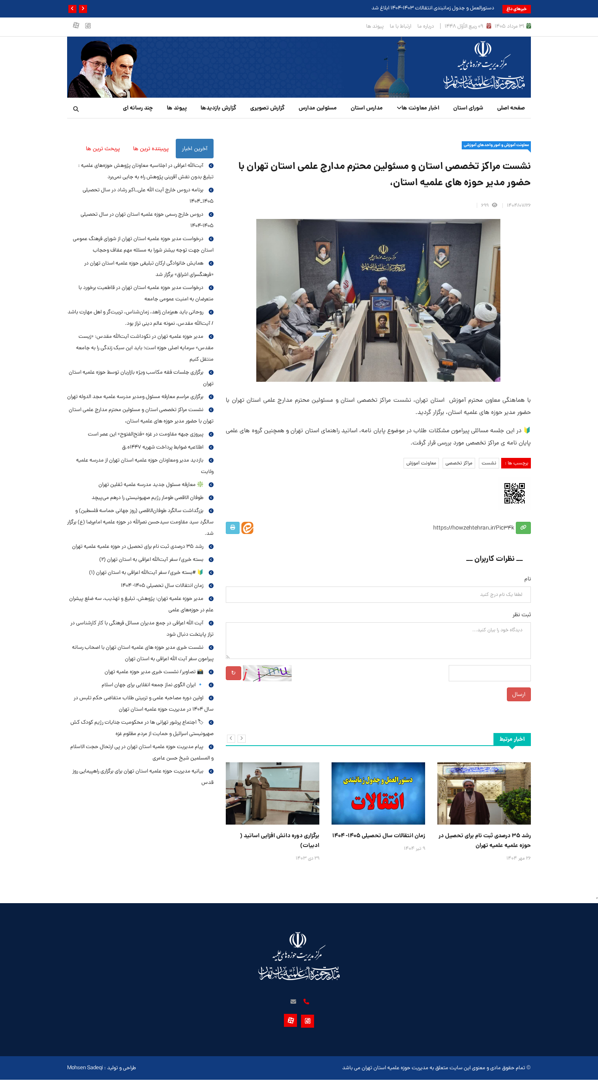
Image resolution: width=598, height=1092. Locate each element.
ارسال (519, 694)
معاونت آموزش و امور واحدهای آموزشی (496, 145)
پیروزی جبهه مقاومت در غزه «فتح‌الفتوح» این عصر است (145, 434)
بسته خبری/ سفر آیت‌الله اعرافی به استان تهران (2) (151, 559)
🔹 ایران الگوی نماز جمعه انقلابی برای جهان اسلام (152, 684)
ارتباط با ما (400, 26)
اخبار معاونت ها (420, 108)
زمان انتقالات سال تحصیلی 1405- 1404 (378, 835)
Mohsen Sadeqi (85, 1067)
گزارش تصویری (267, 108)
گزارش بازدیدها (218, 108)
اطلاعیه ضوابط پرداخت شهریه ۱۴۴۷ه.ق (162, 447)
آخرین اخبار (194, 148)
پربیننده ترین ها (151, 148)
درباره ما (425, 26)
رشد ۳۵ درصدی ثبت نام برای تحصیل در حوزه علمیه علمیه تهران (485, 840)
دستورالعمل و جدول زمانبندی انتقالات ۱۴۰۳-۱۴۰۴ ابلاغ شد (432, 8)
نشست (489, 463)
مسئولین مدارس (318, 108)
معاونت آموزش (421, 463)
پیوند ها (375, 26)
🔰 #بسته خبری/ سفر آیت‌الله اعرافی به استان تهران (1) (146, 572)
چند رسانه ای (138, 108)
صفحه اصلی (511, 108)
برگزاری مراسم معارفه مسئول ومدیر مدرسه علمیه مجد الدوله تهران (135, 396)
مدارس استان (367, 108)
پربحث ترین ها (103, 148)
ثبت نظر (522, 614)
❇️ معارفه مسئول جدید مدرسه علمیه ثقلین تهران (150, 484)
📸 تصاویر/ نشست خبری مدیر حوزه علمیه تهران (154, 671)
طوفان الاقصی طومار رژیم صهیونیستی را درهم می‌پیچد (147, 497)
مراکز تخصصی (458, 463)
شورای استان (468, 108)
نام (527, 579)
